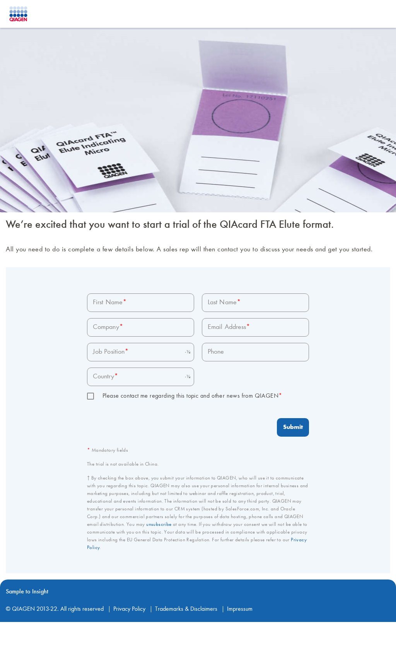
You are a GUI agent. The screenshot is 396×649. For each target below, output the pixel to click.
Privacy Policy (129, 609)
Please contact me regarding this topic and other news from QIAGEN (192, 396)
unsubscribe (158, 524)
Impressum (240, 609)
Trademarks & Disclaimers (186, 609)
